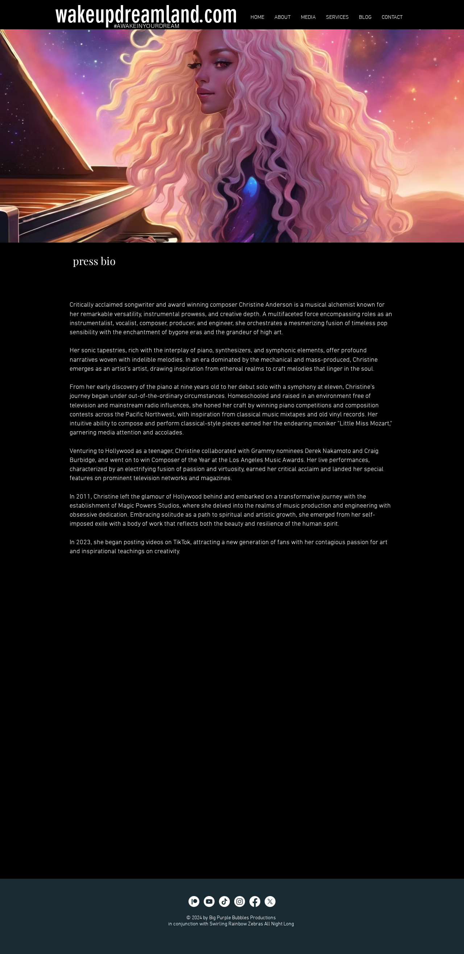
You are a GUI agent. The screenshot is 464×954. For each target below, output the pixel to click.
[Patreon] (193, 901)
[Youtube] (209, 901)
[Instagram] (239, 901)
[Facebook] (254, 901)
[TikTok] (224, 901)
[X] (270, 901)
